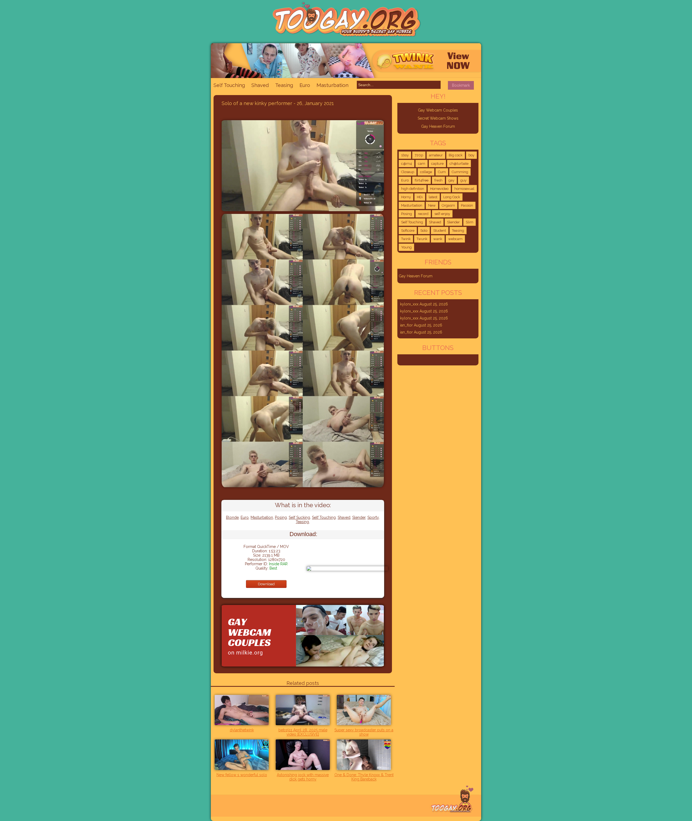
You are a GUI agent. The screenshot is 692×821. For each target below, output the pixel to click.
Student (439, 230)
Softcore (407, 230)
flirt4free (421, 180)
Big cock (456, 155)
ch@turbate (459, 163)
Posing (281, 517)
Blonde (232, 517)
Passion (467, 205)
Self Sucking (299, 517)
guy (463, 180)
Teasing (284, 85)
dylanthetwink (242, 730)
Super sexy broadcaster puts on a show (363, 732)
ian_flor (406, 325)
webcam (455, 239)
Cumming (460, 172)
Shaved (260, 85)
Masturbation (332, 85)
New (432, 205)
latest (433, 197)
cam (421, 163)
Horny (406, 197)
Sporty (373, 517)
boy (471, 155)
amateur (436, 155)
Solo (423, 230)
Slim (469, 222)
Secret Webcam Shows (438, 118)
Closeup (407, 172)
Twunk (422, 239)
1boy (405, 155)
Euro (305, 85)
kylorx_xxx (409, 304)
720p (419, 155)
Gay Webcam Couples (438, 110)
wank (437, 239)
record (423, 214)
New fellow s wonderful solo (242, 775)
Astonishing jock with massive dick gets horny (303, 777)
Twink (406, 239)
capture (437, 163)
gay (451, 180)
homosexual (464, 189)
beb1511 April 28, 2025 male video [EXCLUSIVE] (302, 732)
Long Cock (451, 197)
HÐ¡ (420, 197)
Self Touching (229, 85)
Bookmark (461, 85)
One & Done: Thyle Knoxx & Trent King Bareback (364, 777)
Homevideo (439, 189)
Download (266, 584)
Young (406, 247)
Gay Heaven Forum (438, 126)
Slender (358, 517)
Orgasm (448, 205)
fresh (438, 180)
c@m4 (406, 163)
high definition (412, 189)
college (426, 172)
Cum (442, 172)
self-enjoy (442, 214)
